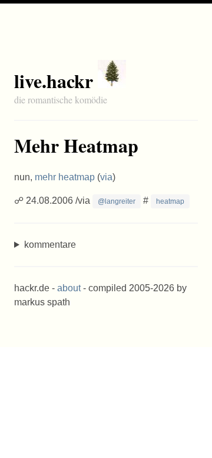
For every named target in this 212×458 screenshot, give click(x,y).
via (106, 177)
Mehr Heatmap (76, 145)
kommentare (50, 245)
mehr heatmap (65, 177)
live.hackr (53, 81)
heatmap (170, 201)
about (69, 288)
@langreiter (116, 201)
